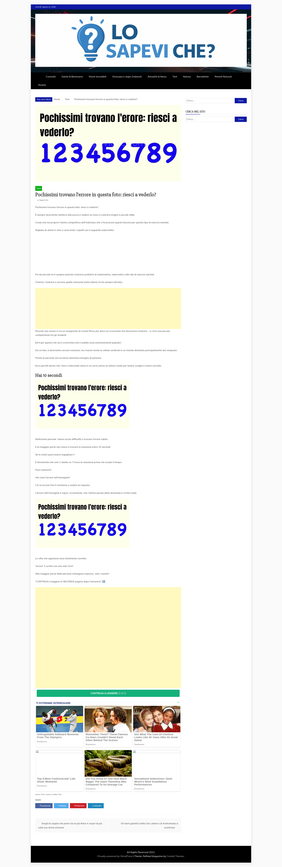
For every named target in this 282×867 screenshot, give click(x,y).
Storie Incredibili (97, 76)
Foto (43, 794)
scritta (54, 794)
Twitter (62, 805)
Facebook (44, 805)
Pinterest (79, 805)
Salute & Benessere (72, 76)
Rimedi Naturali (223, 76)
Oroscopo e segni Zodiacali (127, 76)
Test (174, 76)
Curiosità (51, 76)
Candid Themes (175, 856)
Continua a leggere (108, 693)
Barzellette (203, 76)
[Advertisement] (108, 308)
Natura (187, 76)
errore (37, 794)
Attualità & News (157, 76)
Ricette (42, 84)
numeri (48, 794)
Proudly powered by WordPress (115, 856)
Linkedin (96, 805)
